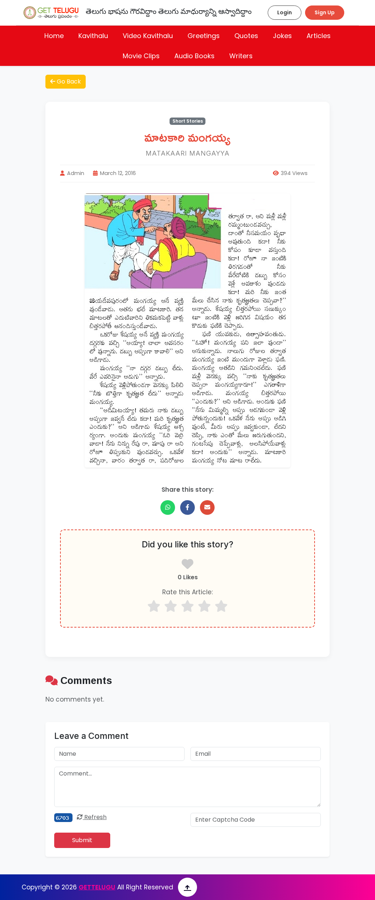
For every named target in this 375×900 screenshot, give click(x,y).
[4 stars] (204, 606)
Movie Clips (141, 55)
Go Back (68, 81)
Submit (82, 840)
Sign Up (325, 12)
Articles (319, 35)
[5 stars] (221, 606)
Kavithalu (93, 35)
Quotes (246, 35)
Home (54, 35)
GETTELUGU (97, 887)
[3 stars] (187, 606)
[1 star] (153, 606)
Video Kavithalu (148, 35)
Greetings (204, 35)
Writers (241, 55)
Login (284, 12)
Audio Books (194, 55)
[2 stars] (170, 606)
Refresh (95, 817)
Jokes (282, 35)
